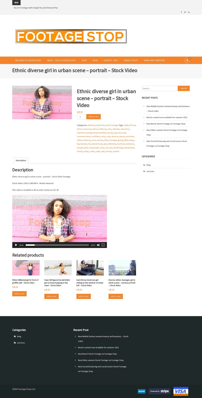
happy (131, 140)
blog (149, 165)
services (150, 171)
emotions (130, 136)
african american (84, 129)
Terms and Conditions (154, 60)
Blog (95, 60)
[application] (59, 221)
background (91, 132)
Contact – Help (111, 60)
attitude (116, 129)
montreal (121, 143)
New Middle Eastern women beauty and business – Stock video (168, 108)
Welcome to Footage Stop (28, 60)
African (132, 125)
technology (118, 147)
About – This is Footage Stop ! (61, 60)
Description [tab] (21, 160)
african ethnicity (100, 129)
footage (113, 140)
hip (78, 143)
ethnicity (91, 125)
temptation (129, 147)
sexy (102, 147)
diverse (114, 136)
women (116, 151)
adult (126, 125)
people (80, 147)
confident (95, 136)
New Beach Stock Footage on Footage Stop (166, 123)
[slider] (57, 245)
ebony (122, 136)
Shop (84, 60)
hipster (84, 143)
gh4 (119, 140)
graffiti (125, 140)
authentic (81, 132)
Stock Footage (111, 125)
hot (89, 143)
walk (98, 151)
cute (108, 136)
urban (86, 151)
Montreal (100, 125)
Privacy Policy (131, 60)
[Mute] (98, 245)
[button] (60, 221)
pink (86, 147)
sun (107, 147)
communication (83, 136)
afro (109, 129)
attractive (125, 129)
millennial (112, 143)
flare (106, 140)
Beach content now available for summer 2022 (167, 117)
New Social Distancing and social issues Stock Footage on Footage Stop (167, 143)
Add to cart (93, 116)
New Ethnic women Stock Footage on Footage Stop (167, 132)
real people (94, 147)
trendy (80, 151)
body (123, 132)
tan (111, 147)
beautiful (102, 132)
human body (97, 143)
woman (108, 151)
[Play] (16, 245)
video (92, 151)
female (100, 140)
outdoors (130, 143)
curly (103, 136)
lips (105, 143)
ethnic (79, 140)
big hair (117, 132)
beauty (110, 132)
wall (102, 151)
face (94, 140)
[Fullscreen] (103, 245)
